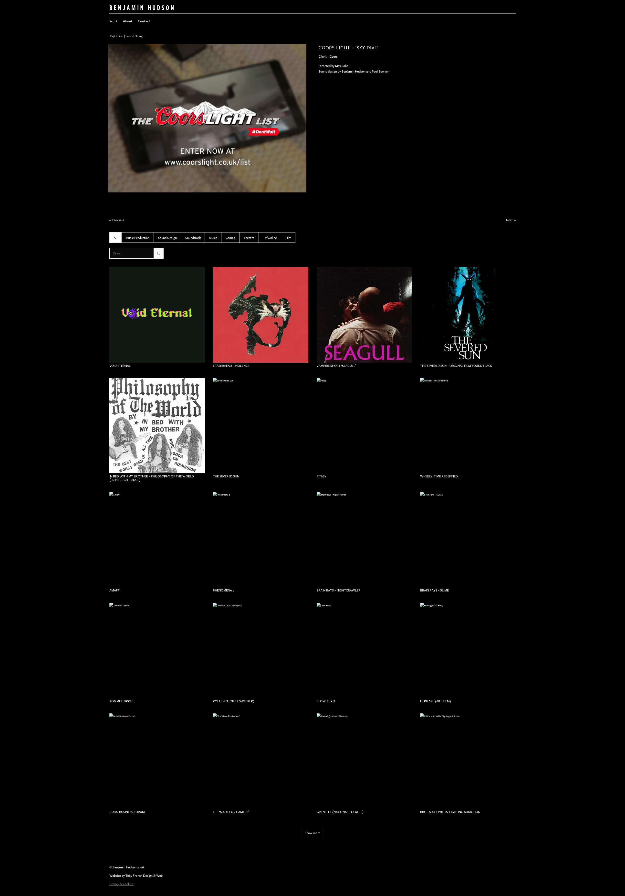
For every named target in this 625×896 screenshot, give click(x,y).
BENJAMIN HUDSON (142, 7)
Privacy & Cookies (121, 883)
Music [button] (213, 237)
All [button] (115, 237)
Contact (144, 21)
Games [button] (230, 237)
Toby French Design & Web (144, 875)
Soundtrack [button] (193, 237)
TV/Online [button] (270, 237)
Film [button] (288, 237)
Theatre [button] (248, 237)
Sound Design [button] (167, 237)
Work (113, 21)
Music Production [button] (137, 237)
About (128, 21)
